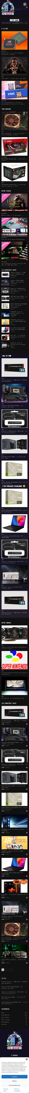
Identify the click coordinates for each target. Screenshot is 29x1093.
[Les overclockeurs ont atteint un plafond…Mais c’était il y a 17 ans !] (14, 90)
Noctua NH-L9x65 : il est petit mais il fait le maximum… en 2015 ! (14, 938)
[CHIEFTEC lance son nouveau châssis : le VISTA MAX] (5, 314)
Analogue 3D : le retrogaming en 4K (13, 698)
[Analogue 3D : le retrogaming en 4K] (14, 686)
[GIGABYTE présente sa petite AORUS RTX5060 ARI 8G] (5, 322)
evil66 (3, 724)
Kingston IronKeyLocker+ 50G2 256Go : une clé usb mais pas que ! (14, 562)
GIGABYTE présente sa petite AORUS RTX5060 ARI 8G (18, 321)
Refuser (14, 1081)
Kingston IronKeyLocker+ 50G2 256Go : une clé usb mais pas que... (18, 290)
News (3, 76)
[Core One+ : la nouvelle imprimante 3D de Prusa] (5, 337)
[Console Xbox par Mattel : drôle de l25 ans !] (14, 951)
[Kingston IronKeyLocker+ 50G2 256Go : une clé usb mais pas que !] (5, 290)
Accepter (14, 1076)
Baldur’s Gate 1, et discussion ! (12, 215)
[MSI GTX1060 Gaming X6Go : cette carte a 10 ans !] (14, 146)
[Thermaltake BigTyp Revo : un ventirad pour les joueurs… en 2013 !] (14, 172)
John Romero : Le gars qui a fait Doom (14, 78)
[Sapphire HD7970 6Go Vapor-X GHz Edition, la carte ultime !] (14, 634)
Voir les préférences (14, 1085)
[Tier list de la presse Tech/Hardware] (14, 227)
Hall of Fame (4, 100)
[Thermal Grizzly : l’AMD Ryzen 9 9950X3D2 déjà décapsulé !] (5, 274)
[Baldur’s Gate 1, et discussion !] (14, 203)
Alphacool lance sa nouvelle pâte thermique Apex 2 (18, 344)
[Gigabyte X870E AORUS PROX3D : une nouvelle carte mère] (5, 282)
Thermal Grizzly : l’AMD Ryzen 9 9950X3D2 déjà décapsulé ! (18, 274)
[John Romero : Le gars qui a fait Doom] (14, 66)
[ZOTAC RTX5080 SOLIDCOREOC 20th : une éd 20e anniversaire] (5, 306)
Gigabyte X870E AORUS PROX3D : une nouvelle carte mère (17, 282)
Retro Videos (4, 213)
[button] (26, 1059)
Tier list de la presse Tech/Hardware (13, 239)
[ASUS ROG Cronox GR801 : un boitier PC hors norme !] (5, 298)
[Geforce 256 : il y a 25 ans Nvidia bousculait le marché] (14, 40)
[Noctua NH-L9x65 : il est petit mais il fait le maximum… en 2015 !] (14, 121)
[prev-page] (2, 351)
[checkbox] (25, 4)
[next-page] (5, 351)
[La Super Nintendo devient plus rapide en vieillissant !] (14, 660)
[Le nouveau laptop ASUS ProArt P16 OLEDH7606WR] (5, 330)
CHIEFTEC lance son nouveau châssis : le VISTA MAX (17, 313)
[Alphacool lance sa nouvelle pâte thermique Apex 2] (5, 345)
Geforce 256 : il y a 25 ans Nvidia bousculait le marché (12, 53)
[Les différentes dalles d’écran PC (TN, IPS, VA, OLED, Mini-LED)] (14, 251)
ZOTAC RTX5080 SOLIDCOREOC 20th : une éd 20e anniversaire (19, 305)
